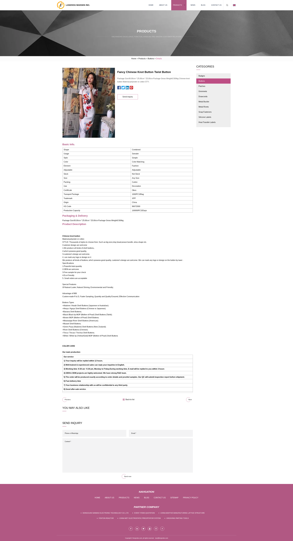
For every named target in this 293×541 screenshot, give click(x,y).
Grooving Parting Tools (177, 518)
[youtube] (150, 529)
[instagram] (156, 529)
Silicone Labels (205, 117)
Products (177, 5)
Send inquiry (127, 97)
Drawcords (203, 96)
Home (151, 5)
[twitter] (143, 529)
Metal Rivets (204, 107)
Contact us (216, 5)
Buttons (151, 59)
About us (163, 5)
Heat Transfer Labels (207, 122)
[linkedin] (137, 529)
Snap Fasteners (205, 112)
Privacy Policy (190, 498)
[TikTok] (162, 529)
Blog (203, 5)
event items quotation (144, 513)
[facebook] (131, 529)
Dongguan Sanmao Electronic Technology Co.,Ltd (106, 513)
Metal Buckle (204, 102)
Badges (202, 76)
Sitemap (174, 498)
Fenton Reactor (106, 518)
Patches (202, 86)
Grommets (203, 91)
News (193, 5)
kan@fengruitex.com (161, 538)
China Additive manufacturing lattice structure (182, 513)
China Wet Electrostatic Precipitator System (140, 518)
